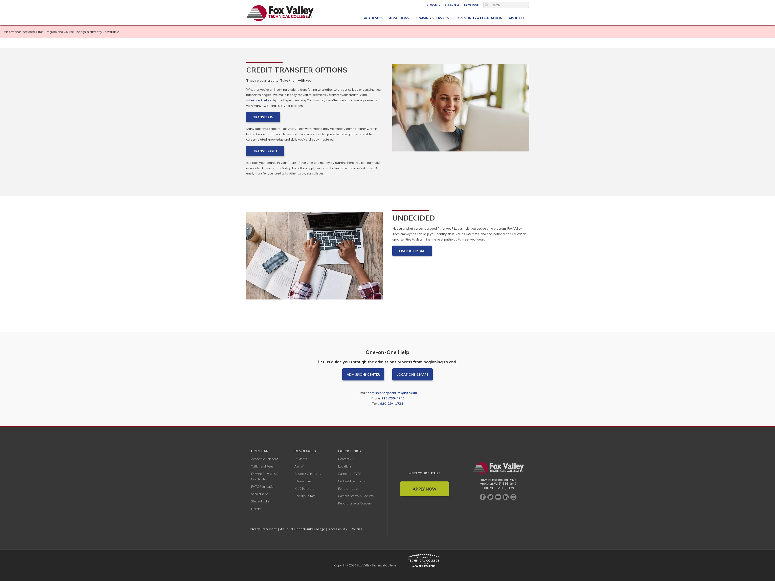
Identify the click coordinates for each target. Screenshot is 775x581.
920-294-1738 (391, 403)
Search (486, 5)
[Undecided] (314, 259)
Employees (452, 4)
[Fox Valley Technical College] (280, 13)
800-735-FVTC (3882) (498, 488)
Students (433, 4)
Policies (356, 529)
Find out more (412, 251)
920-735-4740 (392, 398)
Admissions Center (363, 374)
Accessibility (337, 529)
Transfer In (263, 117)
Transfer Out (265, 151)
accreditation (261, 100)
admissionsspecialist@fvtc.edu (392, 393)
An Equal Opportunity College (302, 529)
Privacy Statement (263, 529)
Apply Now (424, 488)
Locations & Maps (412, 374)
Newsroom (471, 4)
